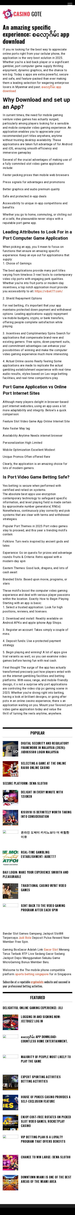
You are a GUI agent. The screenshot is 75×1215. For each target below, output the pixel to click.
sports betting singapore (32, 974)
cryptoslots (37, 982)
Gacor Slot (51, 949)
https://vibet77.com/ (49, 291)
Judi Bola (25, 937)
